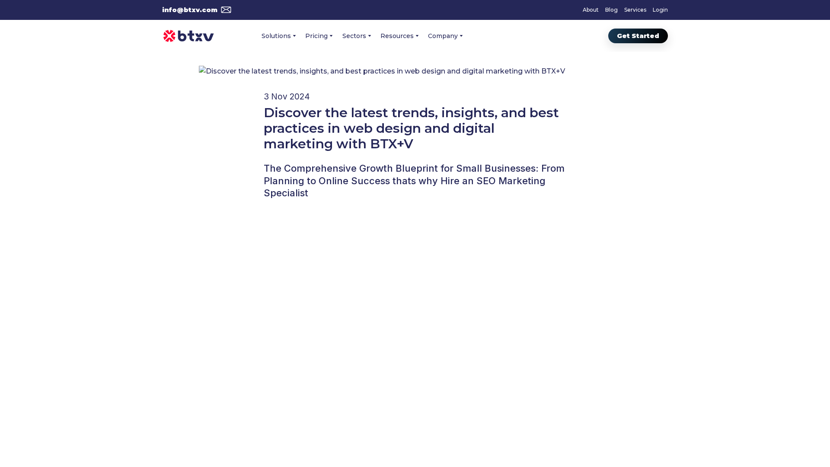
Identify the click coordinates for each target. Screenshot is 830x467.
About (591, 9)
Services (635, 9)
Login (660, 9)
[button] (196, 10)
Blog (611, 9)
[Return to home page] (188, 35)
